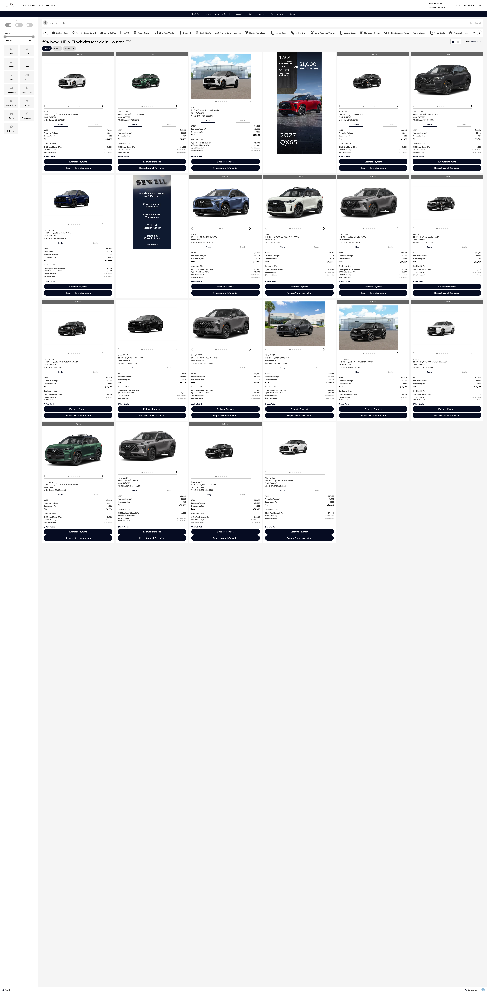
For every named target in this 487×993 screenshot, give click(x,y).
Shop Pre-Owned (222, 14)
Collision (292, 14)
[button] (11, 50)
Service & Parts (277, 14)
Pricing (61, 124)
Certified (19, 21)
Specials (239, 14)
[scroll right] (479, 32)
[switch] (8, 23)
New (207, 14)
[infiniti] (12, 5)
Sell (250, 14)
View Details (50, 157)
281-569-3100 (438, 3)
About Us (195, 14)
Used (29, 21)
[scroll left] (45, 32)
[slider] (5, 36)
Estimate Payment (78, 161)
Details (95, 124)
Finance (261, 14)
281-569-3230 (439, 7)
